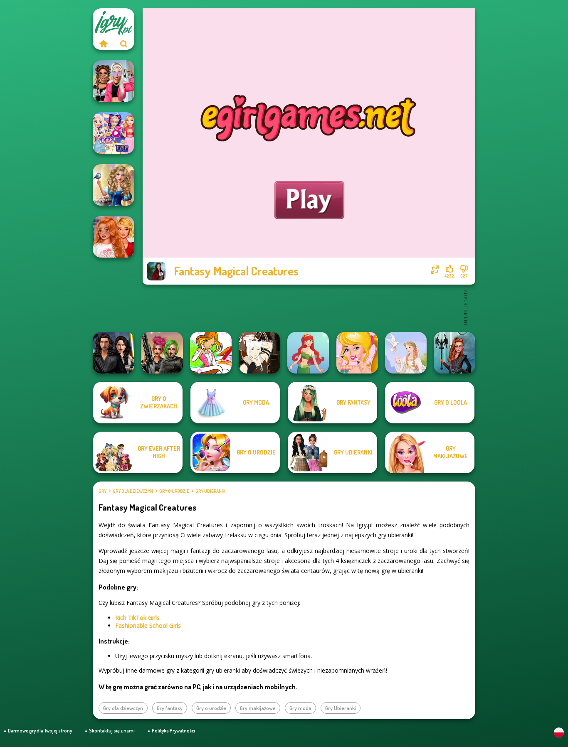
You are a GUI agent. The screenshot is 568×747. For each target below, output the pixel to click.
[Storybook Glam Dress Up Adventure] (113, 185)
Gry (102, 491)
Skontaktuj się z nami (112, 730)
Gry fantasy (170, 708)
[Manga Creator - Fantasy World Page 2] (259, 353)
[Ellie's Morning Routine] (357, 353)
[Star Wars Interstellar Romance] (113, 353)
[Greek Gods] (406, 353)
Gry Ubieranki (210, 491)
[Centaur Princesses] (454, 353)
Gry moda (300, 708)
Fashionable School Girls (148, 625)
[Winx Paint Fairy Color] (211, 353)
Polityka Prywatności (173, 730)
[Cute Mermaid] (308, 353)
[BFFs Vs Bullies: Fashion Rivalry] (113, 81)
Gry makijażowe (258, 708)
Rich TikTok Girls (137, 618)
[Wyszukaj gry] (124, 43)
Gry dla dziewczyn (133, 491)
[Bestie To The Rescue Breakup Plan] (113, 237)
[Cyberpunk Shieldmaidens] (162, 353)
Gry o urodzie (174, 491)
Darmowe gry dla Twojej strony (40, 730)
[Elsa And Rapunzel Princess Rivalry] (113, 133)
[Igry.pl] (103, 43)
